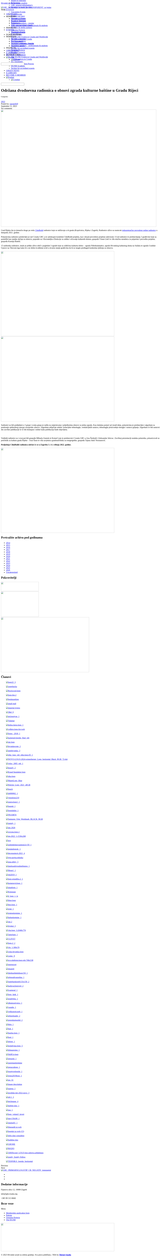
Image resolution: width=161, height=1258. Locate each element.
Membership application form (17, 1213)
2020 (8, 556)
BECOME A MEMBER (16, 75)
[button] (80, 1209)
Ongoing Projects (18, 30)
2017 (8, 550)
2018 (8, 552)
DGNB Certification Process (22, 44)
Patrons (9, 1215)
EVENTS (10, 10)
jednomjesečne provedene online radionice (139, 230)
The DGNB (11, 1220)
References (15, 3)
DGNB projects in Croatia (21, 39)
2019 (8, 554)
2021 (8, 559)
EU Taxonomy (17, 41)
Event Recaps (16, 14)
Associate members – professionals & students (29, 25)
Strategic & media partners (21, 7)
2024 (8, 565)
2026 (8, 570)
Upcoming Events (18, 12)
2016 (8, 547)
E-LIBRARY (11, 73)
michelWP (14, 104)
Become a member (18, 19)
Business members (18, 21)
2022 (3, 102)
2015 (8, 545)
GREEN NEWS (12, 70)
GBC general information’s (22, 5)
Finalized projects (18, 32)
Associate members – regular (22, 23)
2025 (8, 568)
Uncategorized (12, 572)
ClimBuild (39, 230)
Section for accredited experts (22, 68)
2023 (8, 563)
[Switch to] (10, 77)
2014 (8, 543)
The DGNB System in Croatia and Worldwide (29, 37)
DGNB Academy (18, 66)
